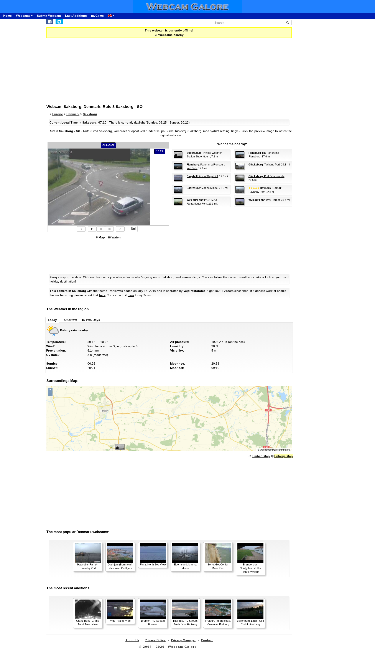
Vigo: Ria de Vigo (120, 620)
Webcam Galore (182, 646)
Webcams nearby (170, 34)
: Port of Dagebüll (202, 176)
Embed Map (261, 456)
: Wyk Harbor (264, 200)
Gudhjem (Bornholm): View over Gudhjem (120, 566)
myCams (97, 15)
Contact (207, 640)
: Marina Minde (202, 188)
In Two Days (91, 320)
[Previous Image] (81, 229)
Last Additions (76, 15)
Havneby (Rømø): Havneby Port (87, 566)
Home (7, 15)
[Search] (287, 22)
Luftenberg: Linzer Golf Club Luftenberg (250, 622)
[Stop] (109, 229)
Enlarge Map (283, 456)
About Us (132, 640)
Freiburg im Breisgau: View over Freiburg (218, 622)
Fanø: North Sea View (153, 564)
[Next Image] (120, 229)
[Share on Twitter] (59, 22)
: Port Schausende (266, 176)
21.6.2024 (108, 145)
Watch (116, 237)
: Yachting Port (264, 164)
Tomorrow (69, 320)
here (102, 295)
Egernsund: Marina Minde (185, 566)
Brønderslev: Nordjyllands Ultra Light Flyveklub (250, 568)
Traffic (112, 290)
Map (102, 237)
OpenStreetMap (268, 449)
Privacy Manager (183, 640)
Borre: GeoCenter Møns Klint (217, 566)
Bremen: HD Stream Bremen (153, 622)
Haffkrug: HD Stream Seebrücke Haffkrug (185, 622)
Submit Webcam (49, 15)
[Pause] (100, 229)
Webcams (23, 15)
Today (52, 320)
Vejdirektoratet (194, 290)
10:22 (159, 151)
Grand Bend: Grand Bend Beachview (87, 622)
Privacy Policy (155, 640)
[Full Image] (133, 229)
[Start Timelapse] (92, 229)
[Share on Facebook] (50, 22)
